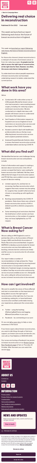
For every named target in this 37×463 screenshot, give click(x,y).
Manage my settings (10, 430)
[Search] (29, 2)
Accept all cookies (18, 459)
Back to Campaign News (10, 12)
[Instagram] (13, 386)
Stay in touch (9, 424)
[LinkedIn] (3, 386)
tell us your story (15, 322)
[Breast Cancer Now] (18, 364)
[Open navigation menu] (34, 2)
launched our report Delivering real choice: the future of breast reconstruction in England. (18, 51)
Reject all (18, 454)
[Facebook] (8, 386)
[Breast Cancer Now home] (5, 5)
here (8, 349)
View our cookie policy (25, 444)
